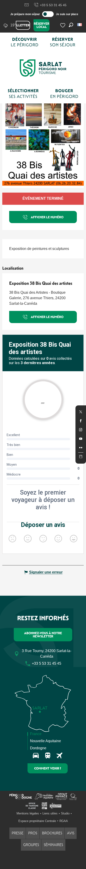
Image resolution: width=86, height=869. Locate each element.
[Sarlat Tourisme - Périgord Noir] (43, 68)
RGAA (63, 821)
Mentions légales (28, 813)
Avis (70, 833)
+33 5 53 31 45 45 (53, 5)
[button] (80, 24)
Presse (17, 833)
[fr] (80, 24)
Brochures (52, 833)
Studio (65, 813)
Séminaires (53, 844)
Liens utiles (50, 813)
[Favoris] (63, 25)
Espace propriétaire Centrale (37, 821)
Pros (32, 833)
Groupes (31, 844)
